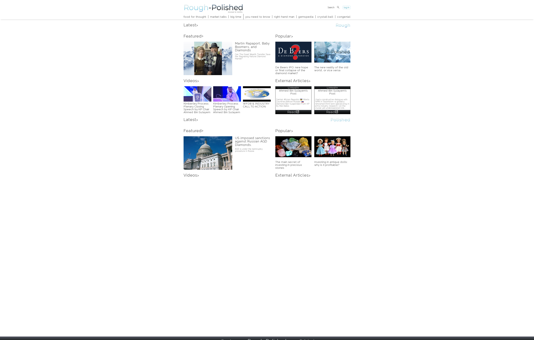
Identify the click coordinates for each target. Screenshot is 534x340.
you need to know (257, 16)
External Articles (293, 80)
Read (293, 112)
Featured (194, 36)
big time (236, 16)
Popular (284, 36)
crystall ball (325, 16)
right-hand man (284, 16)
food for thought (195, 16)
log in (346, 7)
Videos (191, 80)
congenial (343, 16)
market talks (218, 16)
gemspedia (305, 16)
